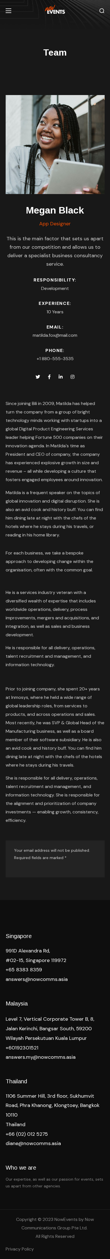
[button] (102, 11)
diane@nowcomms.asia (33, 1143)
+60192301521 (22, 1047)
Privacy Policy (20, 1249)
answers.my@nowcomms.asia (41, 1057)
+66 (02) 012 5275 (27, 1134)
